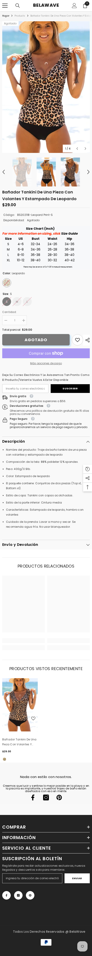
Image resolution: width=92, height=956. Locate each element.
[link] (77, 339)
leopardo (4, 759)
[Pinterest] (59, 797)
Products (20, 15)
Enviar (77, 878)
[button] (77, 148)
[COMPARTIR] (86, 340)
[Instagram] (46, 797)
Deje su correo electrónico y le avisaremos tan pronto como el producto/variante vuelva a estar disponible (46, 377)
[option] (46, 87)
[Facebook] (33, 797)
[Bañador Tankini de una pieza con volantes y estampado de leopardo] (20, 705)
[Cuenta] (74, 5)
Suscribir (70, 388)
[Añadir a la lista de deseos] (33, 718)
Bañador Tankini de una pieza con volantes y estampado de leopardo (19, 742)
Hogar (5, 15)
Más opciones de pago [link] (46, 363)
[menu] (5, 5)
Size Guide (69, 233)
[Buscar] (17, 5)
